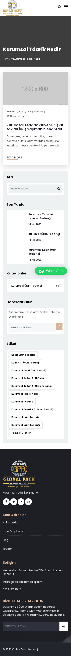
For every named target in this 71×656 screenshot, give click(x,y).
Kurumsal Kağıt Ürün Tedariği (29, 370)
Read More (14, 157)
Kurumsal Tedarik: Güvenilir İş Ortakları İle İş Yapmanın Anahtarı (35, 127)
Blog (5, 540)
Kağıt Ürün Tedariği (23, 354)
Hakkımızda (10, 522)
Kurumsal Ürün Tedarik (25, 417)
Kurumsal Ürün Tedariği (26, 286)
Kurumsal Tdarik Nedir (24, 393)
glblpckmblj (38, 111)
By (29, 111)
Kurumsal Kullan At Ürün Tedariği (31, 386)
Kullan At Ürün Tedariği (44, 234)
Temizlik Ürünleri (21, 432)
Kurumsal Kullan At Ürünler (27, 378)
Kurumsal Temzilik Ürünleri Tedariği (40, 216)
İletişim (7, 549)
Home (6, 58)
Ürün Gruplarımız (14, 531)
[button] (51, 271)
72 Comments (15, 116)
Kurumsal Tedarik (22, 401)
